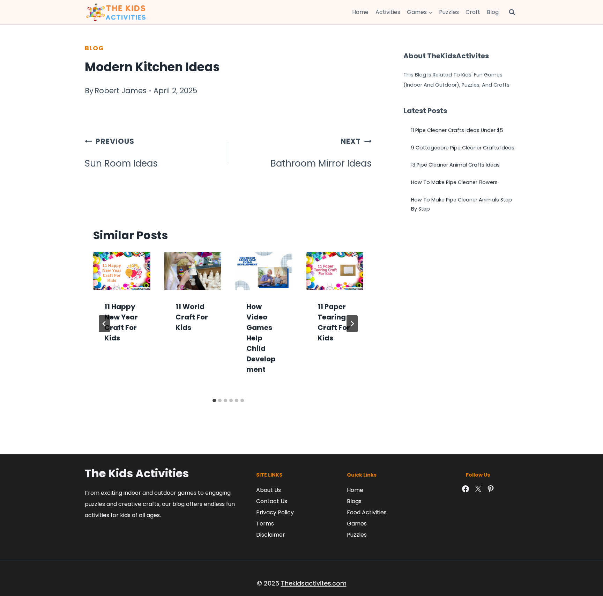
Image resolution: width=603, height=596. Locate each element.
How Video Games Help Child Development (261, 338)
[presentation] (121, 271)
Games (357, 524)
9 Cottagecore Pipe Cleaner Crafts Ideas (462, 147)
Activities (387, 12)
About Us (268, 490)
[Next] (352, 323)
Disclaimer (270, 535)
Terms (265, 524)
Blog (493, 12)
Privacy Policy (275, 512)
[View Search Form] (512, 12)
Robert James (121, 91)
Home (360, 12)
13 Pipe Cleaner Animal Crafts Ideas (455, 164)
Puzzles (449, 12)
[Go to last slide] (104, 323)
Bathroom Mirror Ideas (321, 153)
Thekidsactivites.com (314, 583)
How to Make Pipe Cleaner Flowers (454, 182)
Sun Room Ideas (121, 153)
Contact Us (271, 501)
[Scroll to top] (582, 559)
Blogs (354, 501)
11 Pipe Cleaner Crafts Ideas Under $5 (457, 130)
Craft (473, 12)
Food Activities (367, 512)
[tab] (214, 400)
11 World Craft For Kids (192, 317)
